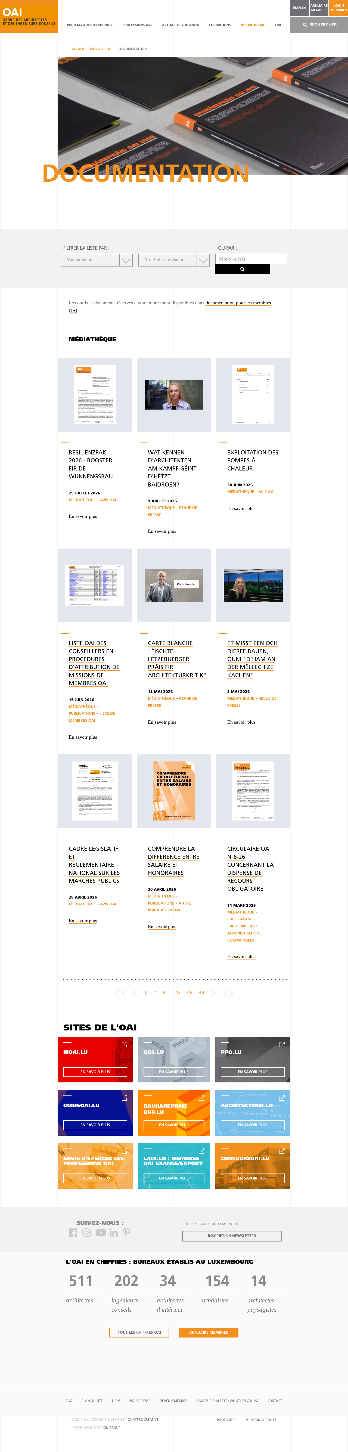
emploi (299, 8)
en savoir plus (95, 1072)
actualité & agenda (180, 25)
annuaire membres (319, 8)
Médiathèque (253, 25)
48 (189, 992)
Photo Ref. (226, 1420)
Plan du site (92, 1401)
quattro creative (143, 1420)
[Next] (213, 993)
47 (178, 992)
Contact (275, 1401)
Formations (220, 25)
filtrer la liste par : (86, 248)
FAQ (69, 1401)
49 (201, 992)
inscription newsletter (232, 1236)
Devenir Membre (174, 1401)
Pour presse (140, 1401)
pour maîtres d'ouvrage (90, 25)
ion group (111, 1428)
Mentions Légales (261, 1420)
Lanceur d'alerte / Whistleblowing (227, 1401)
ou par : (227, 248)
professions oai (137, 25)
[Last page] (228, 993)
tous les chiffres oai (139, 1333)
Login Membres (338, 8)
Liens (116, 1401)
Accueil (78, 49)
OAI (278, 25)
